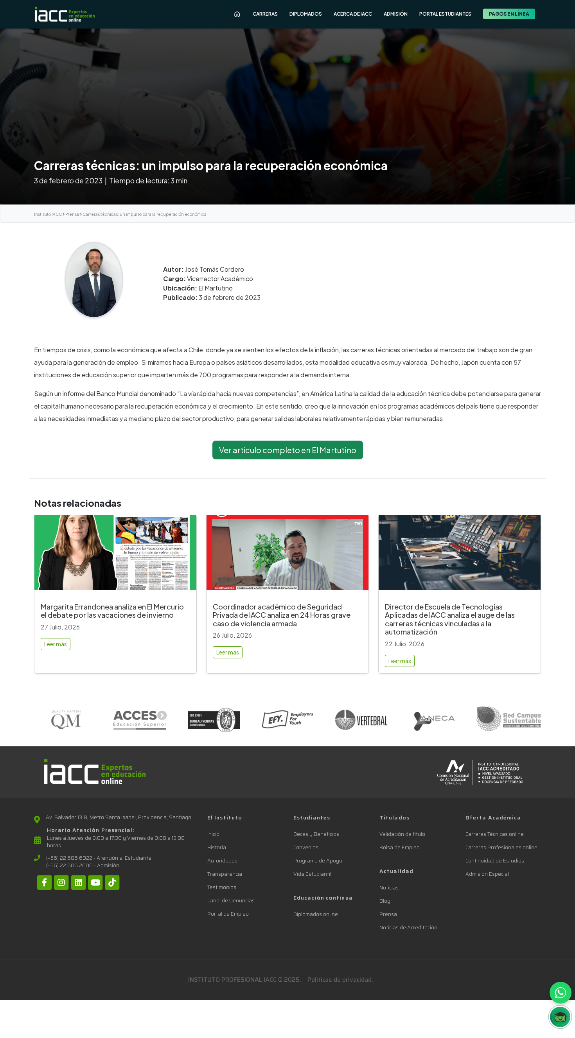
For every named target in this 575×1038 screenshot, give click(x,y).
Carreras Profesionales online (501, 847)
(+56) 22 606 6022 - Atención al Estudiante (98, 858)
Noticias (389, 888)
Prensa (72, 214)
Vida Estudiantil (312, 874)
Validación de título (402, 834)
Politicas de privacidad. (340, 979)
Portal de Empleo (228, 914)
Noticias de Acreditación (408, 927)
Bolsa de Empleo (399, 847)
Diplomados (305, 14)
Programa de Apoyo (317, 861)
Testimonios (221, 887)
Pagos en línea (509, 14)
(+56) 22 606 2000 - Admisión (82, 865)
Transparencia (224, 874)
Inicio (213, 834)
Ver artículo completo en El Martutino (287, 450)
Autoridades (222, 861)
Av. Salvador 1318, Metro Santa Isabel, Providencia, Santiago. (119, 817)
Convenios (305, 847)
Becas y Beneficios (316, 834)
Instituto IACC (48, 214)
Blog (384, 901)
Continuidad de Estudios (494, 861)
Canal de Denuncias (231, 900)
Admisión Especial (487, 874)
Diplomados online (315, 914)
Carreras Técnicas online (494, 834)
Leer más (55, 643)
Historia (216, 847)
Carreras (265, 14)
